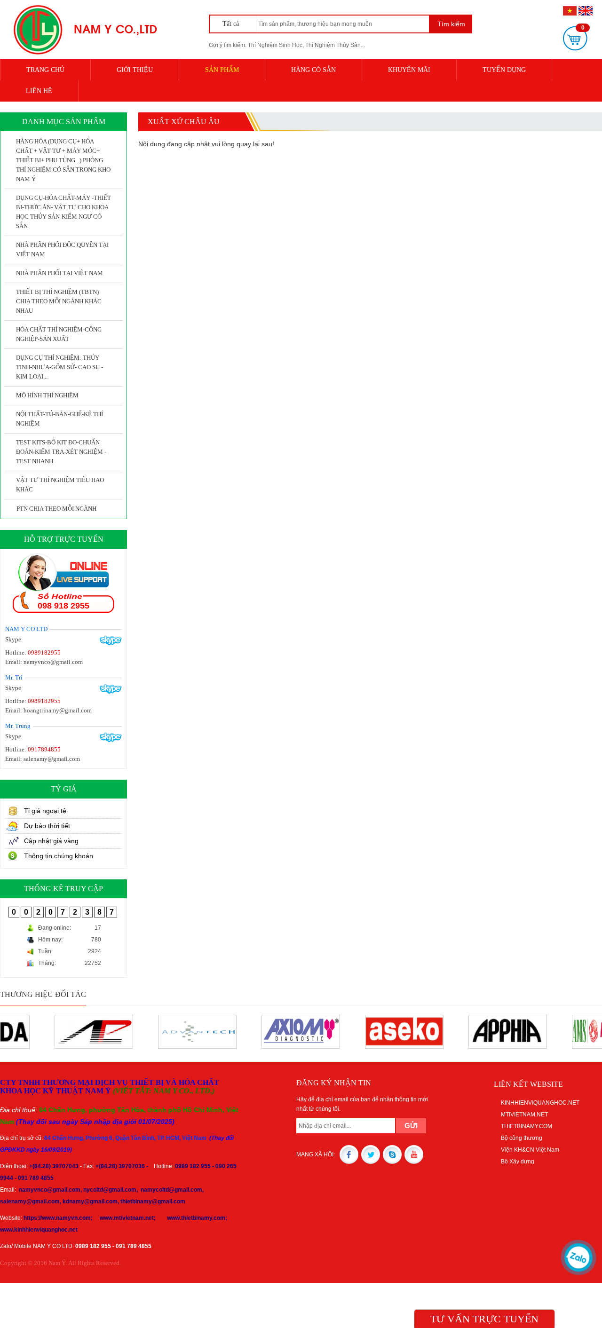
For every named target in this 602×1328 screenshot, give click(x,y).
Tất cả (231, 23)
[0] (575, 38)
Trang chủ (45, 69)
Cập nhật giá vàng (51, 841)
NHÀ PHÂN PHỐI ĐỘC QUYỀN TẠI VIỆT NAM (62, 249)
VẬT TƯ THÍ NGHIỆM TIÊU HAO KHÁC (60, 484)
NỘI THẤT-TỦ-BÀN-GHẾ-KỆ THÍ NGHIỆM (59, 419)
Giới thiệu (135, 69)
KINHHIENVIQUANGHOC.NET (540, 1102)
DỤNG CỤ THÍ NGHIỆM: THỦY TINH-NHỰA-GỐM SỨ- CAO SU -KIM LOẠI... (59, 367)
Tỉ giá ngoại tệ (45, 810)
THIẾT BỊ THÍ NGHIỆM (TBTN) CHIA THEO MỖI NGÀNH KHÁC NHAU (59, 301)
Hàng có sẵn (313, 69)
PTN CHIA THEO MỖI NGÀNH (56, 508)
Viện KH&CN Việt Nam (530, 1149)
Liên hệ (39, 91)
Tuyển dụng (504, 69)
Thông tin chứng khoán (58, 856)
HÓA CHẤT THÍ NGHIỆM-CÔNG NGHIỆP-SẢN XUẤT (59, 334)
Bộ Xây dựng (517, 1161)
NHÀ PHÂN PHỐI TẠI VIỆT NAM (59, 273)
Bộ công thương (521, 1138)
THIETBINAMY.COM (526, 1126)
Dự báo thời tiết (47, 826)
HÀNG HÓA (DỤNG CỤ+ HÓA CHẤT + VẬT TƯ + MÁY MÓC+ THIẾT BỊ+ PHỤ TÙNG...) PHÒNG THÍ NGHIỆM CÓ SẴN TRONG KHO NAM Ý (63, 160)
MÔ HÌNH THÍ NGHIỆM (47, 395)
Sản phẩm (222, 69)
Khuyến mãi (409, 69)
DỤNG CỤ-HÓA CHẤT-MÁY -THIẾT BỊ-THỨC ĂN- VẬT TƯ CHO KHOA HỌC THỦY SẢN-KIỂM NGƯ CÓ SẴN (63, 211)
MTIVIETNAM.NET (524, 1114)
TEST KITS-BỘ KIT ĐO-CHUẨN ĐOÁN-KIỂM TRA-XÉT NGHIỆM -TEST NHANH (61, 452)
